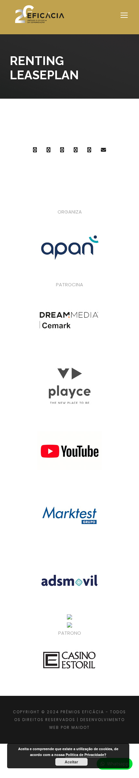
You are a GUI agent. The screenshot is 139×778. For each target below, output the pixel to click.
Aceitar (71, 762)
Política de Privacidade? (86, 754)
